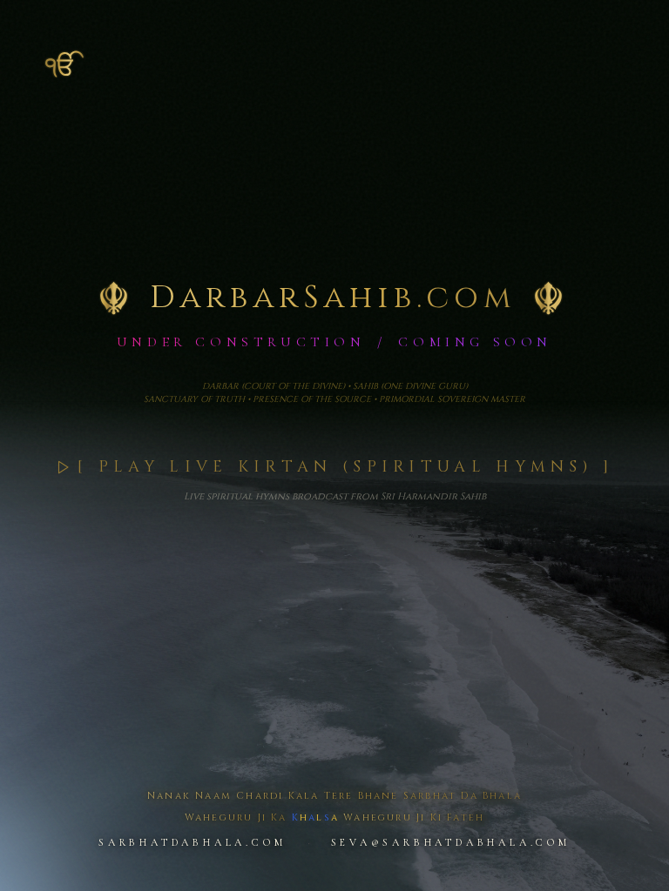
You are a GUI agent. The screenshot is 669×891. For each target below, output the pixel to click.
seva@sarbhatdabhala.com (451, 842)
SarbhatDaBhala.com (192, 842)
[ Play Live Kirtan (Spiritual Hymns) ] (345, 467)
